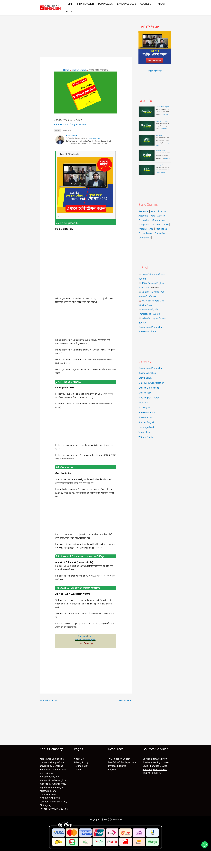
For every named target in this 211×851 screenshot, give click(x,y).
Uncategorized (146, 427)
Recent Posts (66, 130)
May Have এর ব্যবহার (161, 121)
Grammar (143, 402)
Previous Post (48, 700)
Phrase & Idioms (146, 412)
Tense (165, 224)
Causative (160, 233)
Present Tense (145, 229)
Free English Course (148, 397)
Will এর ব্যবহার (159, 135)
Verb (152, 215)
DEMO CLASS (105, 4)
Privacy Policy (81, 762)
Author (57, 130)
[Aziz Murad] (59, 139)
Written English (146, 437)
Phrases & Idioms (147, 331)
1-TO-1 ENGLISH (85, 4)
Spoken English (146, 422)
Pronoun (162, 211)
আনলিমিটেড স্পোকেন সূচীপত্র (85, 639)
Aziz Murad (71, 135)
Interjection (144, 224)
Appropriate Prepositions (151, 327)
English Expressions (148, 387)
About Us (79, 758)
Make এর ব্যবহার (160, 150)
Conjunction (158, 220)
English (112, 769)
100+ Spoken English (119, 758)
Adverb (161, 215)
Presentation (145, 417)
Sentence (143, 211)
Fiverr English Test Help (155, 769)
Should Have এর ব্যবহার (162, 107)
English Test (144, 392)
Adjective (143, 215)
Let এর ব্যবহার (159, 165)
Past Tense (161, 229)
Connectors (144, 237)
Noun (153, 211)
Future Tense (145, 233)
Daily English (145, 378)
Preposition (144, 220)
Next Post (125, 700)
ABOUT (161, 4)
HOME (69, 4)
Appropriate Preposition (150, 368)
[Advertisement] (86, 40)
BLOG (69, 11)
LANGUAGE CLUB (126, 4)
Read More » (166, 114)
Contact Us (80, 769)
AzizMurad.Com (94, 138)
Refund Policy (81, 766)
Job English (144, 407)
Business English (147, 373)
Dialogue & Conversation (151, 383)
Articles (156, 224)
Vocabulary (144, 432)
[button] (204, 844)
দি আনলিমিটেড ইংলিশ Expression (122, 762)
